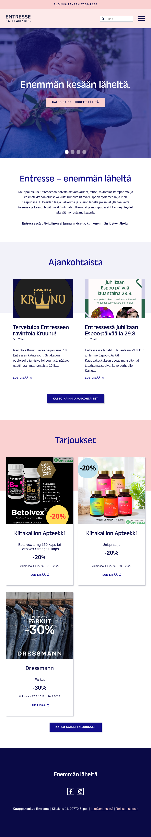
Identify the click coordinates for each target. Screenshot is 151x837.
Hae (103, 19)
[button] (141, 19)
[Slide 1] (73, 152)
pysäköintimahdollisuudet (69, 207)
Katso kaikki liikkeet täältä (75, 102)
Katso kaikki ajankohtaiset (75, 398)
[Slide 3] (84, 152)
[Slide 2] (78, 152)
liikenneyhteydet (121, 207)
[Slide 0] (67, 152)
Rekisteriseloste (127, 808)
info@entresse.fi (102, 808)
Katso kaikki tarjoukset (75, 727)
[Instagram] (80, 791)
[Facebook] (70, 791)
